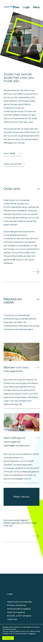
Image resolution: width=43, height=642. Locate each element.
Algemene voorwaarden (19, 602)
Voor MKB (9, 153)
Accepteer (8, 638)
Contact (35, 536)
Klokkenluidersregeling (19, 609)
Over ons (35, 271)
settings (32, 634)
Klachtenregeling (16, 612)
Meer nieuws (21, 496)
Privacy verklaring (16, 605)
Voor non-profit (12, 164)
